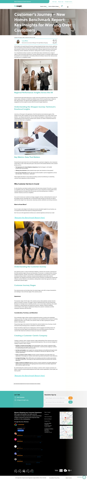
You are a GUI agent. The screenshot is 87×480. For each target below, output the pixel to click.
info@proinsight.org (22, 400)
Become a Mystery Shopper (54, 6)
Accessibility (51, 477)
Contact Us (47, 414)
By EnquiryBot (80, 477)
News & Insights (47, 412)
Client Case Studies (48, 416)
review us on (20, 430)
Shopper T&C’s (47, 421)
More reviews (28, 464)
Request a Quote (43, 6)
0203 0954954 (20, 397)
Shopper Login (60, 1)
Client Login (54, 1)
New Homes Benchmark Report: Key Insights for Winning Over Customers (27, 383)
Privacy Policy (57, 477)
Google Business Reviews (21, 422)
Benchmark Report (48, 418)
